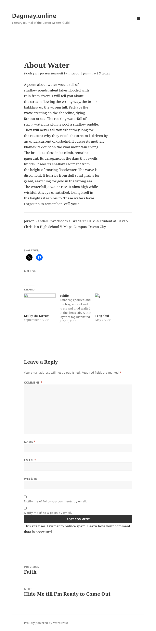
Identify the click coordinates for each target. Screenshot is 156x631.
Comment (33, 382)
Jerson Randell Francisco (59, 73)
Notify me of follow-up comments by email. (55, 501)
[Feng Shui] (111, 302)
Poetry (29, 73)
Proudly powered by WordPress (46, 623)
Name (30, 442)
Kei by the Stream (37, 316)
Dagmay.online (34, 15)
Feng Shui (102, 316)
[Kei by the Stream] (39, 302)
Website (30, 479)
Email (30, 460)
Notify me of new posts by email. (48, 513)
